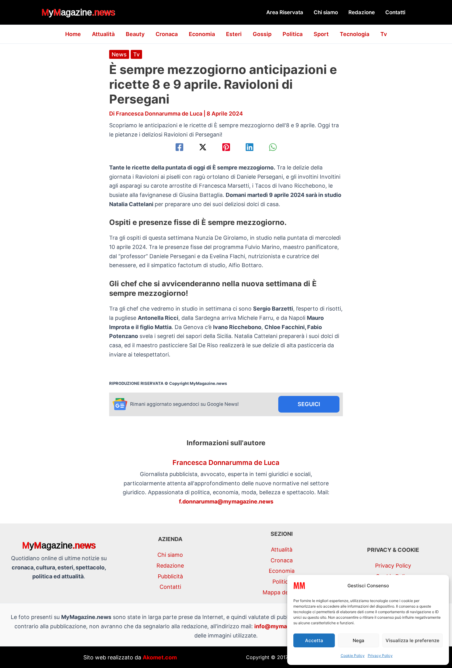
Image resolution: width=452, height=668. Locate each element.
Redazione (361, 12)
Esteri (234, 34)
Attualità (103, 34)
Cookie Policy (353, 655)
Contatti (395, 12)
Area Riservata (284, 12)
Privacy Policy (380, 655)
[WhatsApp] (273, 147)
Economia (202, 34)
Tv (383, 34)
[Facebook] (179, 147)
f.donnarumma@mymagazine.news (226, 501)
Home (73, 34)
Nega (358, 640)
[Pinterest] (226, 147)
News (119, 54)
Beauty (135, 34)
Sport (321, 34)
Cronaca (167, 34)
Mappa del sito (282, 592)
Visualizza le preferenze (412, 640)
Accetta (314, 640)
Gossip (262, 34)
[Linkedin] (249, 147)
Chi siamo (326, 12)
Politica (293, 34)
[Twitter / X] (203, 147)
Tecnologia (354, 34)
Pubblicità (170, 576)
